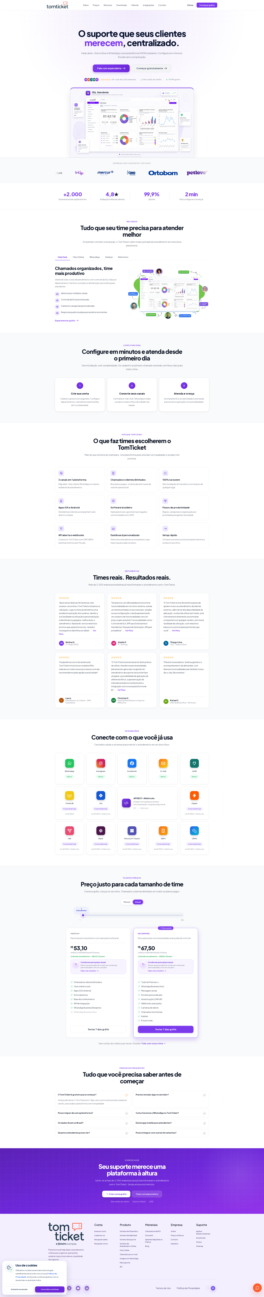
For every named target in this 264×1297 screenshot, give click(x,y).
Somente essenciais (19, 1289)
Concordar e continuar (50, 1289)
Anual (138, 902)
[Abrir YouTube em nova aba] (78, 1288)
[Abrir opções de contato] (257, 1287)
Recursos (108, 5)
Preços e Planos (177, 1235)
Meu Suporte (125, 1263)
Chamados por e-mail (128, 1254)
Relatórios (123, 257)
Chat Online (78, 257)
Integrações (148, 5)
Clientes (135, 5)
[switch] (211, 1288)
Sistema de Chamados (129, 1231)
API (135, 808)
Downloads (121, 5)
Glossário (149, 1235)
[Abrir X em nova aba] (69, 1288)
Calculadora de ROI (153, 1231)
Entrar (190, 5)
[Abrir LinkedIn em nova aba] (87, 1288)
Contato (162, 5)
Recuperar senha (101, 1240)
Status (199, 1242)
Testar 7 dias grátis (98, 1029)
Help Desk (62, 257)
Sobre (86, 5)
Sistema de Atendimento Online (128, 1245)
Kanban (109, 257)
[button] (80, 618)
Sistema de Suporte (128, 1240)
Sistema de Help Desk (128, 1235)
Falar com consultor (88, 971)
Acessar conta (100, 1231)
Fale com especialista (109, 68)
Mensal (126, 902)
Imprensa (174, 1244)
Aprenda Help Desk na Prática (153, 1241)
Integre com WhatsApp (129, 1259)
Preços (96, 5)
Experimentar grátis (65, 320)
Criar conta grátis (118, 1194)
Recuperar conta (101, 1244)
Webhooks (144, 808)
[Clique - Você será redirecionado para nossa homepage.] (57, 5)
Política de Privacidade (188, 1288)
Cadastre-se (99, 1235)
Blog (147, 1246)
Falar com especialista (147, 1194)
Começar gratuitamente (149, 68)
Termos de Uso (163, 1288)
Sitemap (199, 1246)
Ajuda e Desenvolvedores (203, 1232)
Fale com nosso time (152, 1043)
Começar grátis (207, 5)
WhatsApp (95, 257)
